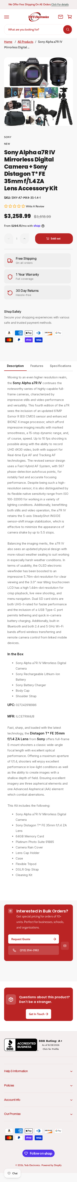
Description (15, 366)
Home (8, 42)
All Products (25, 42)
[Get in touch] (60, 16)
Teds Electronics (32, 1165)
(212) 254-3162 (29, 950)
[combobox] (38, 29)
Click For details (60, 4)
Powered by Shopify (51, 1165)
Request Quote (20, 939)
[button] (6, 16)
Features (36, 366)
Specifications (60, 366)
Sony (7, 137)
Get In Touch (37, 1014)
